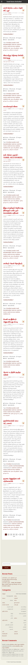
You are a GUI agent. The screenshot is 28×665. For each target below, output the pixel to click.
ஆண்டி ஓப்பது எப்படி (15, 413)
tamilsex (17, 46)
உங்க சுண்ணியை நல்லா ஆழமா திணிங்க (15, 644)
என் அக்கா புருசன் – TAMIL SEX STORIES (12, 156)
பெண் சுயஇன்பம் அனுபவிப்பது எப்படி (10, 320)
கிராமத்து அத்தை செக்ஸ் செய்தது (9, 579)
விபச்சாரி (16, 633)
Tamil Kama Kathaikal (14, 2)
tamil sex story (11, 46)
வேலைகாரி (4, 635)
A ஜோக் (3, 593)
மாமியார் (15, 631)
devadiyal (8, 42)
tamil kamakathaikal (18, 466)
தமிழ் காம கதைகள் (13, 50)
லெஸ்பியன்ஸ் (4, 633)
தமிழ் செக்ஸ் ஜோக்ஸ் (4, 620)
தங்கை (15, 618)
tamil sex (14, 44)
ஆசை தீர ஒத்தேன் (15, 48)
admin (9, 12)
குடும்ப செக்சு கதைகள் (5, 611)
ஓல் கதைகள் (5, 14)
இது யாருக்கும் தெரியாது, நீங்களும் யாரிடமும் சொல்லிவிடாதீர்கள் (13, 210)
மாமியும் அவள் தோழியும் (12, 263)
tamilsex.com (6, 48)
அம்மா (15, 600)
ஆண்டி (23, 12)
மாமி (11, 267)
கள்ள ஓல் (9, 14)
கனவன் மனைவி (5, 604)
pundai (14, 42)
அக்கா (15, 596)
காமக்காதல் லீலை (10, 106)
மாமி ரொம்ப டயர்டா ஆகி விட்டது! (9, 577)
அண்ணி (16, 598)
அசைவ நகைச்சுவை (4, 598)
